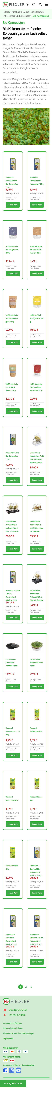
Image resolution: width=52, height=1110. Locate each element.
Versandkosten (10, 199)
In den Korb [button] (13, 205)
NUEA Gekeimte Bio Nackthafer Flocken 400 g (36, 249)
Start (6, 12)
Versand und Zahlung (12, 1023)
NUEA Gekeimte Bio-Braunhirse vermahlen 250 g (36, 387)
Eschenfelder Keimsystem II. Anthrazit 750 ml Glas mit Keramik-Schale (12, 528)
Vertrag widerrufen (13, 1083)
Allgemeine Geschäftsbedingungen (18, 1033)
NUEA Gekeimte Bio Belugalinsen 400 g (12, 249)
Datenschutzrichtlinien (13, 1028)
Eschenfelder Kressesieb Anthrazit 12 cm (11, 662)
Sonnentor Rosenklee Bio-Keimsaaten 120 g (36, 181)
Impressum (8, 1038)
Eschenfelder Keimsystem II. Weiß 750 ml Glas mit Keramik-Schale (36, 528)
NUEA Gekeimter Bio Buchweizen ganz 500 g (12, 318)
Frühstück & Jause (20, 12)
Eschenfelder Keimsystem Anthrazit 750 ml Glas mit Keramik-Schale (36, 596)
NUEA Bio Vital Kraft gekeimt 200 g (36, 318)
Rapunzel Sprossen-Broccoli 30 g (13, 731)
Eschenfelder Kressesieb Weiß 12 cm (36, 662)
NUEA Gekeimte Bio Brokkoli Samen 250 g (12, 387)
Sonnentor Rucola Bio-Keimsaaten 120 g (12, 456)
